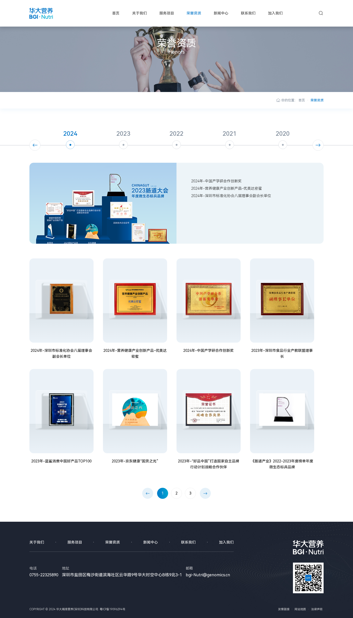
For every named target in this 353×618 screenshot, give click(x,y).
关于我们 (139, 13)
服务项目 (166, 13)
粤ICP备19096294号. (113, 609)
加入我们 (275, 13)
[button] (34, 145)
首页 (116, 13)
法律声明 (317, 609)
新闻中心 (221, 13)
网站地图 (300, 609)
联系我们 (248, 13)
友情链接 (283, 609)
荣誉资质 (194, 13)
